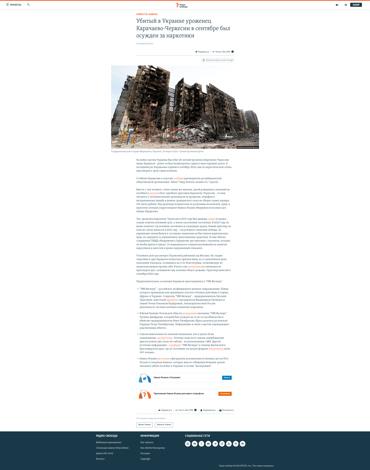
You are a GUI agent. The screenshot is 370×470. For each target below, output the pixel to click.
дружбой (172, 300)
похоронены (216, 349)
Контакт (100, 459)
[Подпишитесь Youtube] (208, 443)
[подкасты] (346, 5)
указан (154, 193)
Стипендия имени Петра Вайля (112, 448)
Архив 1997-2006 (104, 453)
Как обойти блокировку (152, 448)
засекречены (164, 338)
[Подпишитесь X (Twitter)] (201, 443)
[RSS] (229, 443)
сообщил (179, 178)
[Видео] (337, 5)
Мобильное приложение (108, 442)
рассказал (163, 358)
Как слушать (146, 442)
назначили (194, 267)
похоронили (189, 313)
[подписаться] (242, 443)
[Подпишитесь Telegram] (215, 443)
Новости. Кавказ (146, 14)
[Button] (202, 52)
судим (211, 219)
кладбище (175, 345)
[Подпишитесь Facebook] (194, 443)
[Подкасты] (235, 443)
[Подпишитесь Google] (187, 443)
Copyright (145, 459)
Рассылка (145, 453)
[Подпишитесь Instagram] (222, 443)
